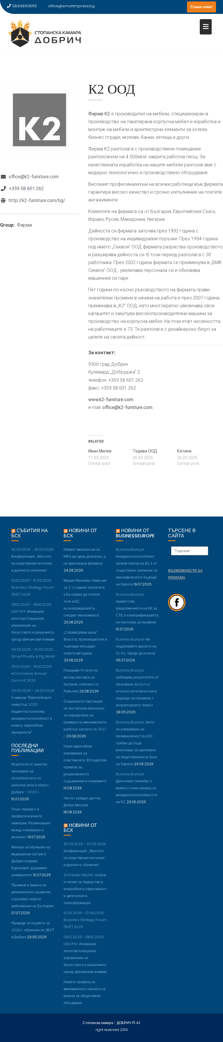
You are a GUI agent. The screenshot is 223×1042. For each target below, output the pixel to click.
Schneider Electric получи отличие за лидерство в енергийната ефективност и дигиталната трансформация (85, 888)
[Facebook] (160, 7)
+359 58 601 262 (26, 188)
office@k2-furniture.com (34, 176)
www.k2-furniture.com (110, 399)
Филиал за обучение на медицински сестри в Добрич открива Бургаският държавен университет (30, 861)
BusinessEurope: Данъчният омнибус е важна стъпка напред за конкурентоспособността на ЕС (136, 788)
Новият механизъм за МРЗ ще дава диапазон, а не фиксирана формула (85, 556)
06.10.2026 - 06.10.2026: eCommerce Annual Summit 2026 (31, 673)
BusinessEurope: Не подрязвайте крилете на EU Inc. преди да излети (136, 646)
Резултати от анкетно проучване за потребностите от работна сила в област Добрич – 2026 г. (30, 778)
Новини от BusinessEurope (135, 533)
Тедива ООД (145, 451)
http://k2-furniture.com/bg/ (37, 200)
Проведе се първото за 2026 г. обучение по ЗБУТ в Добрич (32, 930)
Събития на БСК (29, 533)
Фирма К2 (99, 114)
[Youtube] (181, 7)
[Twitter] (170, 7)
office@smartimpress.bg (71, 6)
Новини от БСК (80, 533)
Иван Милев (100, 451)
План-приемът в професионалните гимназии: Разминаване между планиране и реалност (31, 823)
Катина (184, 451)
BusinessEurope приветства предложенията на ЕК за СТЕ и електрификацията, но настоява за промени (137, 608)
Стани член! (201, 7)
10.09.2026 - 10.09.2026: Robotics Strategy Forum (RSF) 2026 (33, 587)
